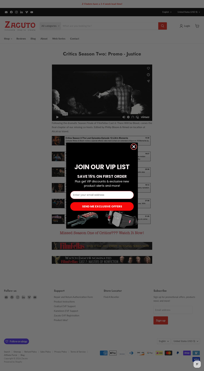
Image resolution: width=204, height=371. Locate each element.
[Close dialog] (134, 146)
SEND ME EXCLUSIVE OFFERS (102, 206)
